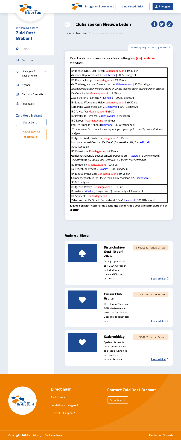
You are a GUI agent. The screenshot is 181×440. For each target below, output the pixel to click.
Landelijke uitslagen (63, 405)
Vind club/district (132, 6)
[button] (31, 49)
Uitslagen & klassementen (30, 73)
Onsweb (168, 435)
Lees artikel (158, 278)
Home (68, 33)
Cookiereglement (55, 435)
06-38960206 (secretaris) (31, 134)
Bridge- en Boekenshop (99, 6)
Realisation (155, 435)
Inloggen (164, 6)
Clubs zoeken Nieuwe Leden (107, 33)
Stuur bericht (31, 122)
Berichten (81, 33)
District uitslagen (62, 413)
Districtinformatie (32, 94)
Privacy (37, 435)
